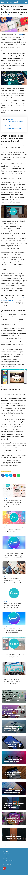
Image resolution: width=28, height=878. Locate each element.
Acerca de (5, 851)
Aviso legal (6, 854)
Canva (20, 35)
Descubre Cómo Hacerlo (10, 2)
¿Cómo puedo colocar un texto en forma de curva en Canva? (14, 124)
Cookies (5, 858)
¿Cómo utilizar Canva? (14, 128)
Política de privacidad (9, 860)
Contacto (5, 856)
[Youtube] (4, 868)
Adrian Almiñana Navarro (10, 14)
